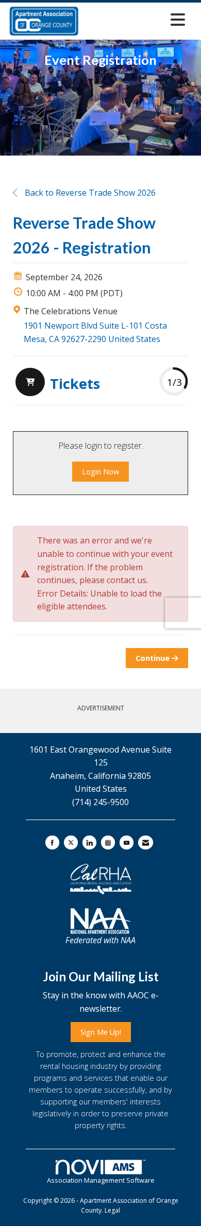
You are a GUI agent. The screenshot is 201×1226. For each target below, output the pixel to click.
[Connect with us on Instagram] (108, 842)
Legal (112, 1210)
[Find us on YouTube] (126, 842)
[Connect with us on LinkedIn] (89, 842)
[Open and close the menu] (135, 19)
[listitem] (56, 383)
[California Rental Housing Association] (100, 879)
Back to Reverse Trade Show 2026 (89, 192)
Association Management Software (101, 1180)
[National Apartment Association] (100, 921)
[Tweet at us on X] (71, 842)
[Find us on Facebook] (52, 842)
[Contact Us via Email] (145, 842)
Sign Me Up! (100, 1032)
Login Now (100, 471)
